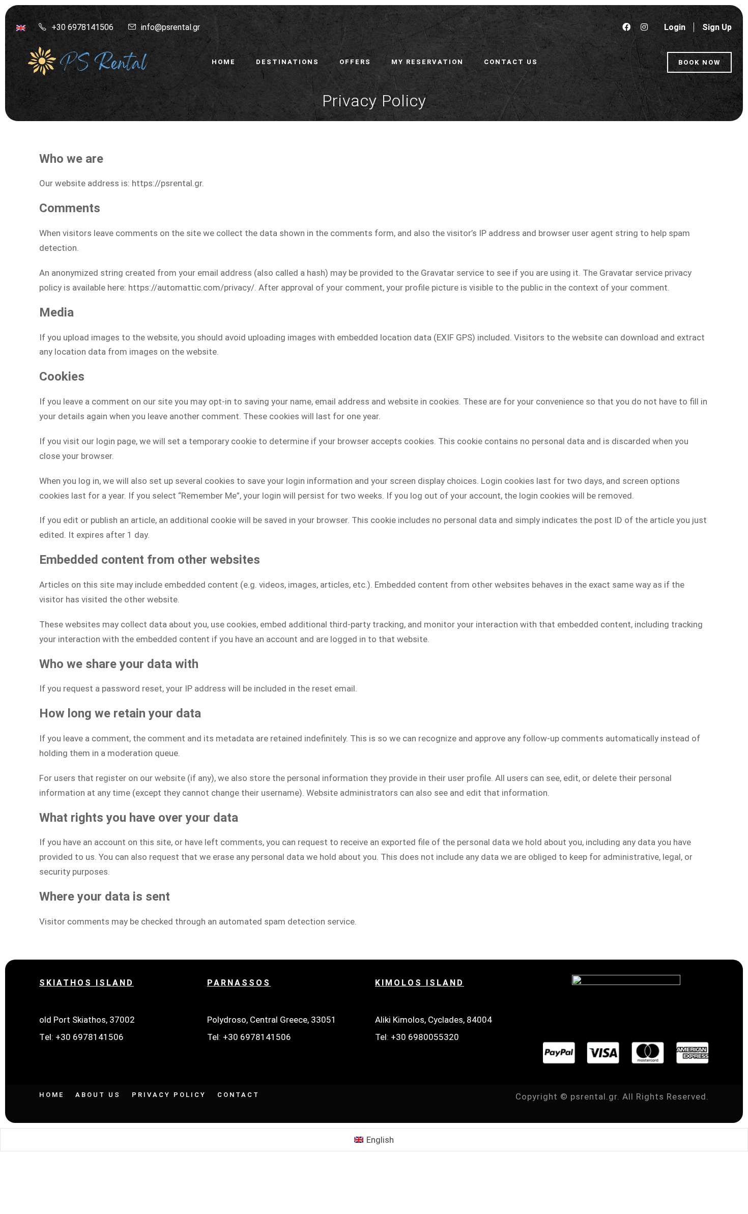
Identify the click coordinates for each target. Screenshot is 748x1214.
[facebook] (626, 27)
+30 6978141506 (89, 1037)
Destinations (287, 62)
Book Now (699, 62)
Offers (355, 62)
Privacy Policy (169, 1095)
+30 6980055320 (425, 1037)
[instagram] (644, 27)
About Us (98, 1095)
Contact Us (511, 62)
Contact (238, 1095)
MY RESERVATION (427, 62)
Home (224, 62)
